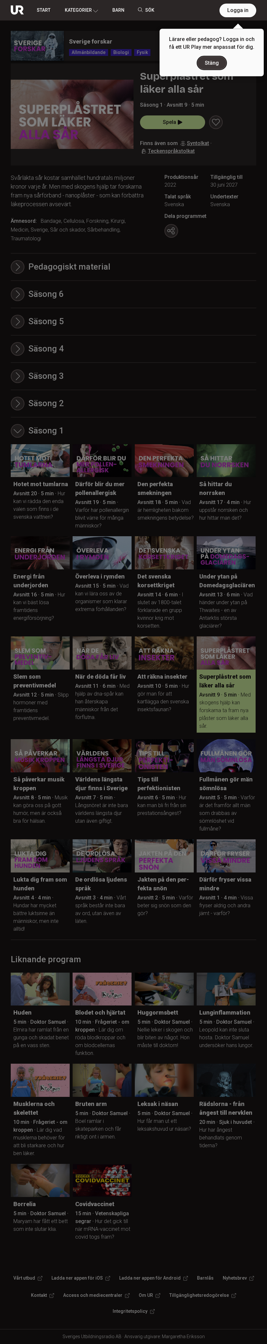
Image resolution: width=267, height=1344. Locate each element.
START (43, 10)
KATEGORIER (78, 10)
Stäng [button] (212, 63)
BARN (118, 10)
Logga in (237, 10)
